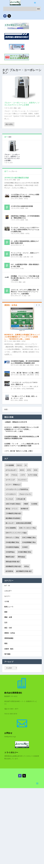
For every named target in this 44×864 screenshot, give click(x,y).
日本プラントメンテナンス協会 (16, 533)
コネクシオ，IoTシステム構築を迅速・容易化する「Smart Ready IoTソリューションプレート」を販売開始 (25, 291)
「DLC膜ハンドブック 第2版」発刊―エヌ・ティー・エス (24, 397)
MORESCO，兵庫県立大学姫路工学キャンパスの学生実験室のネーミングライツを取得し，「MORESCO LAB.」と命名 (22, 336)
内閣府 (26, 504)
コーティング (10, 480)
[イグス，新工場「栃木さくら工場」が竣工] (7, 373)
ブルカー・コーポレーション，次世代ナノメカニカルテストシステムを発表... (12, 157)
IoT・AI (22, 245)
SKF (7, 475)
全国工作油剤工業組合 (13, 504)
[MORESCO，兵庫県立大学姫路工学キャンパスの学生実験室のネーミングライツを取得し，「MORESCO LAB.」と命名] (22, 319)
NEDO (22, 470)
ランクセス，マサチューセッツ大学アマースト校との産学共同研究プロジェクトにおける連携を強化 (25, 229)
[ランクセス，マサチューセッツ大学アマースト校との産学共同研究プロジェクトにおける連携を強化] (7, 228)
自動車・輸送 (24, 208)
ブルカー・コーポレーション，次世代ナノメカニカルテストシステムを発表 (22, 103)
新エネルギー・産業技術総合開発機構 (18, 523)
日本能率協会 (10, 552)
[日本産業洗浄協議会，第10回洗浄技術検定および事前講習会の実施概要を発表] (7, 362)
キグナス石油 (32, 475)
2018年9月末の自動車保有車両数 (22, 206)
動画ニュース (8, 607)
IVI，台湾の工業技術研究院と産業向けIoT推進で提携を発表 (25, 242)
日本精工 (25, 547)
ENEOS (19, 465)
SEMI (35, 470)
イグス (22, 475)
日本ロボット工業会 (12, 537)
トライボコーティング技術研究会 (17, 489)
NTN (29, 470)
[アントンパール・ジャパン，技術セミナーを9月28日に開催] (7, 254)
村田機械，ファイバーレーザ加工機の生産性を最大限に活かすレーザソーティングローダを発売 (25, 278)
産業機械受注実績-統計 (13, 566)
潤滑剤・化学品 (23, 198)
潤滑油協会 (21, 557)
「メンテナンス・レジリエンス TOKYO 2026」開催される (24, 383)
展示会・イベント (12, 509)
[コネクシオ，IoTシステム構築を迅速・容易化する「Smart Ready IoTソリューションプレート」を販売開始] (7, 290)
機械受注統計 (10, 557)
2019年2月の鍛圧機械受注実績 (16, 177)
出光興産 (34, 504)
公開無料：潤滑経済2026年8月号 (15, 422)
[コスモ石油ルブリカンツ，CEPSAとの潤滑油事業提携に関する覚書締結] (7, 195)
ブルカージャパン (25, 494)
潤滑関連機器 (30, 389)
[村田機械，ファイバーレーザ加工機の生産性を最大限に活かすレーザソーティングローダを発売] (7, 277)
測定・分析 (30, 257)
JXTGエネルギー (11, 470)
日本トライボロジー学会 (27, 528)
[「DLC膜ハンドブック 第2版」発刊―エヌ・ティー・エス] (7, 397)
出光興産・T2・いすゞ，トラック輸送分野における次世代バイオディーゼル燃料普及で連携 (21, 445)
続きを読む (9, 124)
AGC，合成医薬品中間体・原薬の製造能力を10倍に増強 (25, 265)
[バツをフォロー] (9, 16)
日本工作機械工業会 (29, 537)
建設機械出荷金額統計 (13, 518)
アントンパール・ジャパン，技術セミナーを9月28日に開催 (25, 254)
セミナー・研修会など (13, 484)
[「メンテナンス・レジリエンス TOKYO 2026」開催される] (7, 383)
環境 (5, 643)
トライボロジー (11, 494)
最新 (14, 341)
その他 (21, 268)
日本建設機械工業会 (12, 542)
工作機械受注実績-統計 (13, 513)
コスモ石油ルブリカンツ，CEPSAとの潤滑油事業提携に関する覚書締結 (25, 195)
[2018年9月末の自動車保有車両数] (7, 207)
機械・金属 (17, 108)
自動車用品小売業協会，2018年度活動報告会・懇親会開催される (25, 217)
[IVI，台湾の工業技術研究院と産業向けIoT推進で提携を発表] (7, 242)
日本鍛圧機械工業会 (24, 552)
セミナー (26, 386)
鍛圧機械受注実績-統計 (24, 571)
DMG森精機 (10, 465)
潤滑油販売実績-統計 (13, 562)
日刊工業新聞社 (11, 528)
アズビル (14, 475)
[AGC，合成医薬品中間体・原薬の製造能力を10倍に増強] (7, 265)
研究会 (26, 566)
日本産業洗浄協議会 (12, 547)
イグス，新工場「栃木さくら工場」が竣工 (25, 373)
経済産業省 (9, 571)
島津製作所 (24, 509)
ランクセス (9, 499)
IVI (26, 465)
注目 (5, 622)
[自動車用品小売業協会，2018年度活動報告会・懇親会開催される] (7, 217)
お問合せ (8, 733)
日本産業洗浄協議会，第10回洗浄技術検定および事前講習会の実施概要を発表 (25, 362)
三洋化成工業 (20, 499)
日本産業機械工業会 (29, 542)
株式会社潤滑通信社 (13, 692)
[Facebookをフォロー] (5, 16)
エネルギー (8, 591)
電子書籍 (7, 654)
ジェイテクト (22, 480)
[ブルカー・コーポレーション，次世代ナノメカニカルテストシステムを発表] (22, 87)
